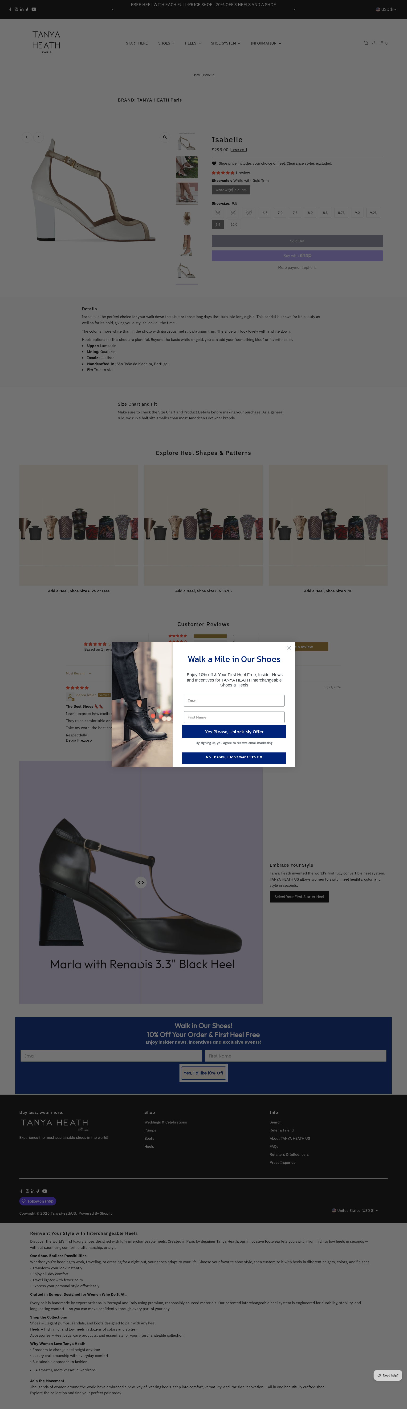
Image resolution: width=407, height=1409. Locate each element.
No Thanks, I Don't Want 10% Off (234, 757)
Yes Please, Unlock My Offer (234, 731)
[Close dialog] (289, 648)
